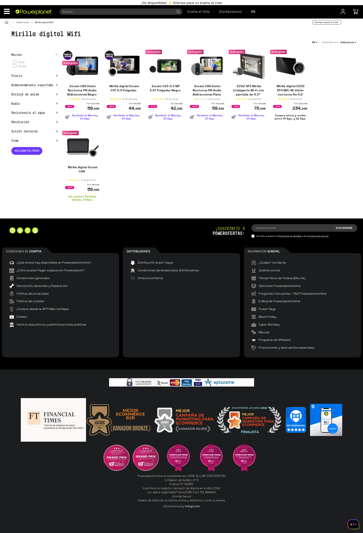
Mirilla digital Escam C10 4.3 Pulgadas (124, 88)
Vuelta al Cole (198, 11)
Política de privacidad (289, 236)
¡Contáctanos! (230, 11)
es (253, 11)
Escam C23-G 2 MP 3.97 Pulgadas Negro (165, 88)
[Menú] (7, 11)
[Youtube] (35, 230)
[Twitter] (20, 230)
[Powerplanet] (6, 22)
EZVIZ (21, 62)
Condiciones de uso (318, 236)
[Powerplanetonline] (34, 12)
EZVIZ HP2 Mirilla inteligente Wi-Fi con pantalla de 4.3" (248, 90)
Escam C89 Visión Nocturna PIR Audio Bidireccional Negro (82, 90)
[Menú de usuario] (343, 11)
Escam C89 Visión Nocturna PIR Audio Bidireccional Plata (207, 90)
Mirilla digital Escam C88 (82, 169)
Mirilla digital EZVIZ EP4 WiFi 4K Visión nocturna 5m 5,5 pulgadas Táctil (290, 92)
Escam (22, 66)
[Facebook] (28, 230)
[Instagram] (12, 230)
